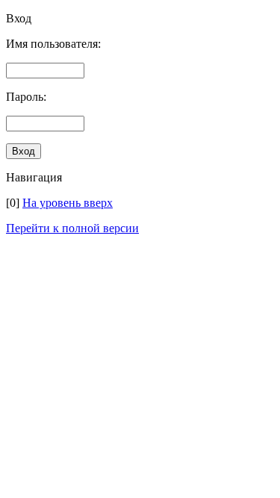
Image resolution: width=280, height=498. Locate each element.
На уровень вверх (67, 202)
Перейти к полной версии (72, 228)
